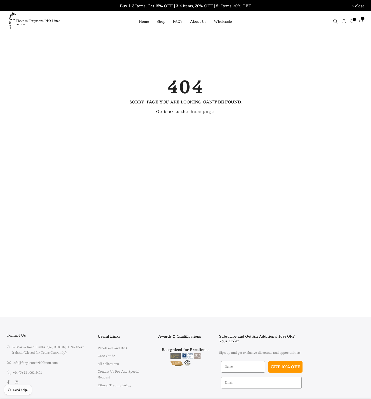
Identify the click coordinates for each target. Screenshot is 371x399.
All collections (108, 363)
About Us (198, 21)
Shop (161, 21)
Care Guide (106, 355)
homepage (202, 111)
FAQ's (177, 21)
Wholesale (223, 21)
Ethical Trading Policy (114, 385)
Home (144, 21)
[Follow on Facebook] (8, 382)
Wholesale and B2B (112, 347)
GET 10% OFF (285, 367)
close (13, 6)
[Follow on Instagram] (16, 382)
